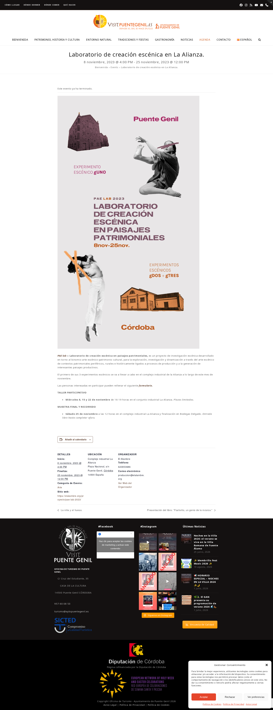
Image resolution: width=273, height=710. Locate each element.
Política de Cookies (212, 704)
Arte (60, 487)
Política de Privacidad (233, 704)
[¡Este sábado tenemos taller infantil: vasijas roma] (167, 542)
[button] (266, 665)
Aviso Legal (251, 704)
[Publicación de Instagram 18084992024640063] (167, 562)
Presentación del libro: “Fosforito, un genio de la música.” (180, 510)
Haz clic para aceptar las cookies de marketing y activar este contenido (115, 545)
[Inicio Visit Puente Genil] (73, 543)
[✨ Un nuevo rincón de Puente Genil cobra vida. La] (148, 562)
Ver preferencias (256, 697)
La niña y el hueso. (71, 510)
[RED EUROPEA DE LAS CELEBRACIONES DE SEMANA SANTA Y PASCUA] (136, 697)
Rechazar (230, 697)
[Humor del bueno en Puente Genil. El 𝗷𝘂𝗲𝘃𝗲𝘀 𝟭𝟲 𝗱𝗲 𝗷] (148, 601)
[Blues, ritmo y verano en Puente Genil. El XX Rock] (167, 601)
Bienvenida (101, 67)
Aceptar (204, 697)
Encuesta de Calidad (202, 624)
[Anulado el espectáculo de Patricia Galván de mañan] (148, 581)
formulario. (146, 385)
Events (114, 67)
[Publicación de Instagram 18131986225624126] (167, 581)
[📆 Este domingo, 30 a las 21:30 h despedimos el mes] (148, 542)
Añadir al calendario (76, 439)
